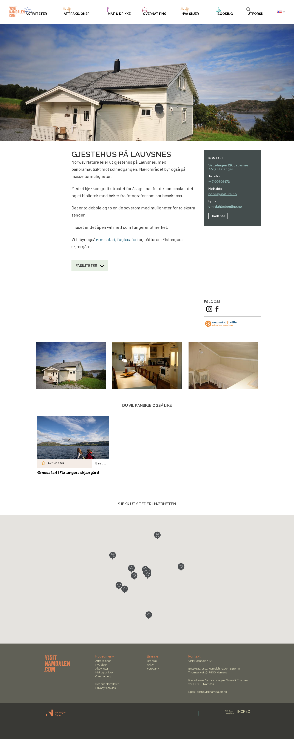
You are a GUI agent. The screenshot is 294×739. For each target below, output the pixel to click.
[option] (71, 365)
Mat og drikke (104, 672)
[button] (131, 569)
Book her (218, 216)
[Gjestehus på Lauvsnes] (71, 365)
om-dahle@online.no (225, 207)
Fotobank (153, 668)
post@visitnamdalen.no (212, 691)
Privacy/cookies (105, 688)
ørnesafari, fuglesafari (117, 239)
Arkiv (150, 664)
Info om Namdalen (107, 684)
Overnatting (103, 676)
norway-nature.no (222, 194)
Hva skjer (101, 664)
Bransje (152, 660)
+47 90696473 (219, 182)
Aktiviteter (101, 668)
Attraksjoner (103, 660)
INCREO (237, 712)
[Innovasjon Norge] (56, 715)
